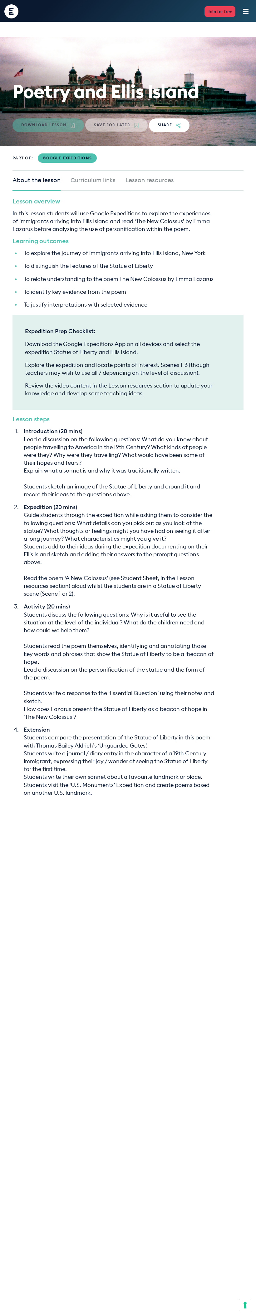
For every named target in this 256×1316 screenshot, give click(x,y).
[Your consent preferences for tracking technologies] (245, 1305)
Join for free (220, 11)
